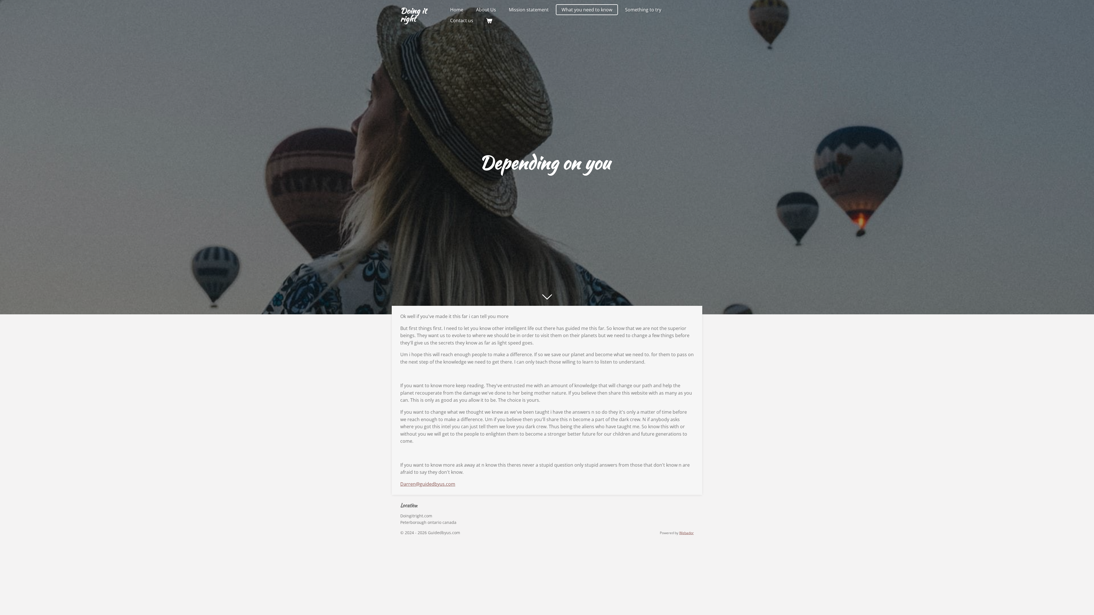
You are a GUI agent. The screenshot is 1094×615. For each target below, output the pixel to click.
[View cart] (489, 20)
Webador (686, 533)
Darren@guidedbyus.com (427, 484)
